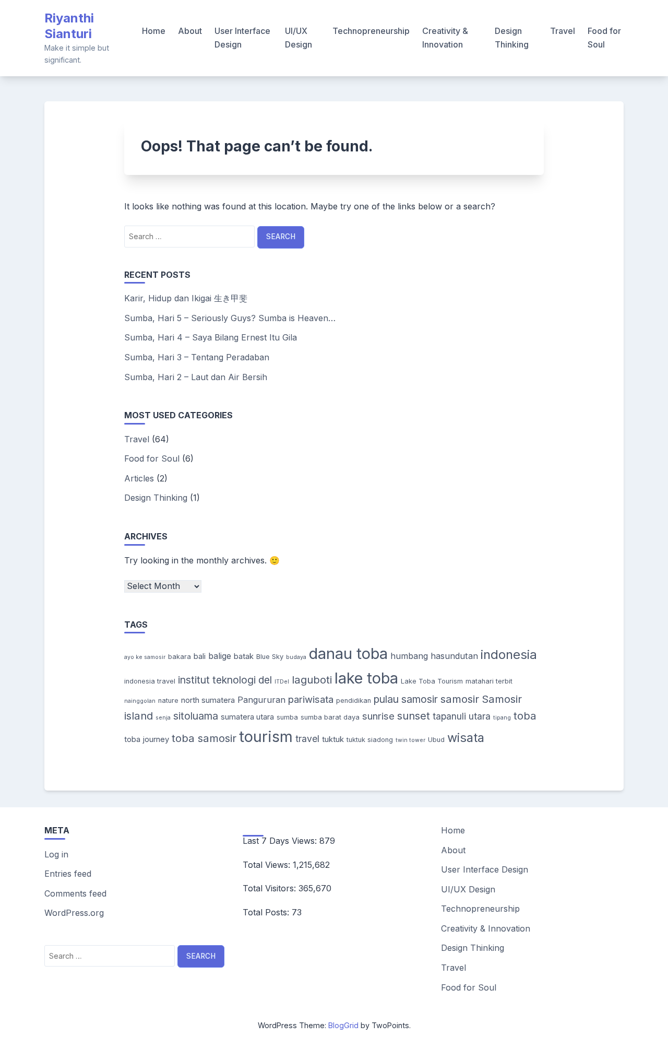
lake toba (366, 678)
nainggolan (140, 701)
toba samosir (204, 738)
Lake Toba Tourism (432, 681)
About (190, 31)
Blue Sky (269, 657)
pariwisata (310, 699)
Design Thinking (512, 38)
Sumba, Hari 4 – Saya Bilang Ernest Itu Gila (210, 337)
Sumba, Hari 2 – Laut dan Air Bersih (195, 377)
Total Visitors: (271, 888)
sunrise (378, 716)
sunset (413, 715)
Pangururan (261, 699)
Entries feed (67, 873)
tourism (266, 736)
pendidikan (353, 700)
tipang (502, 717)
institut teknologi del (225, 680)
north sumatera (208, 700)
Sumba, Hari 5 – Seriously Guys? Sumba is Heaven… (230, 318)
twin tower (410, 740)
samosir (459, 698)
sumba (287, 717)
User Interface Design (242, 38)
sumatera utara (247, 717)
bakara (179, 657)
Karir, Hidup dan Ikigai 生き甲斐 (185, 298)
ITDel (282, 681)
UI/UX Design (298, 38)
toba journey (146, 739)
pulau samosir (406, 699)
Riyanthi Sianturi (69, 25)
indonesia (509, 654)
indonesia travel (149, 681)
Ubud (436, 740)
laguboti (312, 679)
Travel (562, 31)
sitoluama (195, 716)
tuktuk (333, 739)
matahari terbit (489, 681)
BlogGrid (343, 1025)
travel (307, 738)
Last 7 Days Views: (281, 840)
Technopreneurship (371, 31)
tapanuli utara (462, 716)
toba (525, 715)
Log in (56, 854)
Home (153, 31)
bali (200, 656)
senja (163, 717)
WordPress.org (74, 913)
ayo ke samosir (144, 657)
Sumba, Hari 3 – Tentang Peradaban (196, 357)
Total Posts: (267, 912)
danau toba (348, 653)
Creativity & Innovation (445, 38)
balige (219, 656)
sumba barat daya (330, 717)
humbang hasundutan (434, 656)
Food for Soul (604, 38)
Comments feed (75, 893)
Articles (139, 478)
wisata (465, 737)
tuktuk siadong (370, 740)
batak (244, 656)
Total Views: (268, 864)
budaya (296, 657)
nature (168, 700)
